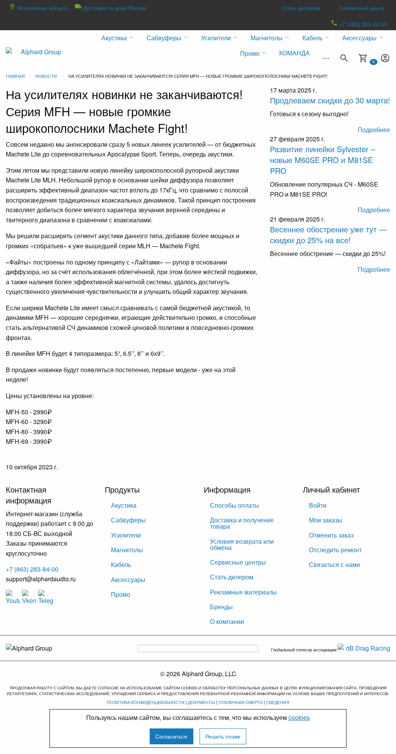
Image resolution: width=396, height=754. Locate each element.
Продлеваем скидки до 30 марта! (330, 100)
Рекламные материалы (243, 591)
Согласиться (171, 736)
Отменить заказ (331, 535)
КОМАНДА (294, 52)
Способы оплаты (234, 505)
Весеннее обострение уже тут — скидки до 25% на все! (328, 234)
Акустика (124, 505)
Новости (46, 76)
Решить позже (223, 736)
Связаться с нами (334, 564)
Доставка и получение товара (242, 523)
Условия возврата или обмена (242, 544)
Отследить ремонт (335, 549)
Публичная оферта (240, 702)
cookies (299, 717)
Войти (317, 505)
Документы (201, 702)
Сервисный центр (361, 8)
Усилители (126, 535)
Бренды (221, 606)
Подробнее (374, 129)
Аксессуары (128, 579)
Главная (15, 76)
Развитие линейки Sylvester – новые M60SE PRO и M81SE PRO (322, 159)
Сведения (277, 702)
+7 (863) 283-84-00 (362, 24)
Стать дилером (301, 8)
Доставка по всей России (114, 8)
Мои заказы (325, 519)
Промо (120, 594)
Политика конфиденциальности (145, 702)
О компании (227, 621)
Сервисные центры (238, 562)
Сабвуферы (128, 519)
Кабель (121, 564)
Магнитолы (127, 549)
